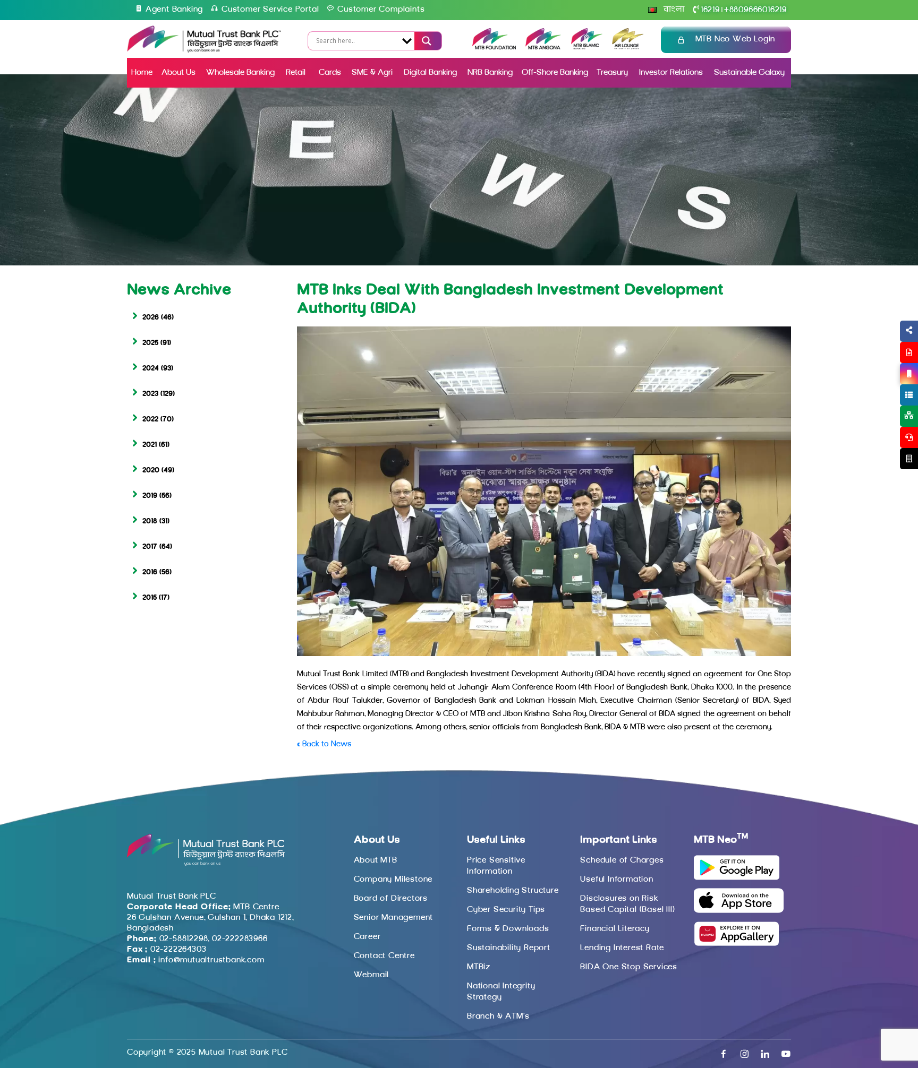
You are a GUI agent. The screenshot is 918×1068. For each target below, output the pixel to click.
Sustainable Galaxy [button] (749, 72)
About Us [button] (179, 72)
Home (141, 72)
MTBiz (478, 967)
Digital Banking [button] (430, 72)
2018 (149, 522)
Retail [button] (297, 72)
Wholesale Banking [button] (240, 72)
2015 (149, 598)
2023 (150, 394)
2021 (149, 445)
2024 (150, 369)
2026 (150, 318)
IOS (884, 386)
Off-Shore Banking (555, 72)
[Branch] (909, 458)
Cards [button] (330, 72)
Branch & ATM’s (498, 1016)
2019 (149, 496)
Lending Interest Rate (622, 948)
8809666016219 (755, 10)
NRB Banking (490, 72)
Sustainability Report (508, 948)
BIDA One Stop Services (628, 967)
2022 (150, 420)
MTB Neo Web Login (735, 39)
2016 (149, 572)
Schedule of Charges (622, 860)
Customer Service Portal (270, 9)
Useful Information (616, 879)
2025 (150, 343)
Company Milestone (393, 879)
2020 (150, 471)
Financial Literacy (614, 929)
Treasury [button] (612, 72)
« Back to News (324, 744)
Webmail (371, 975)
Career (367, 937)
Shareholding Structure (513, 890)
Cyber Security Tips (506, 910)
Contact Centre (384, 956)
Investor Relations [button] (671, 72)
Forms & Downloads (508, 929)
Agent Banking (174, 9)
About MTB (375, 860)
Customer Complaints (380, 9)
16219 (710, 10)
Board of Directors (391, 898)
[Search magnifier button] (425, 41)
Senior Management (394, 918)
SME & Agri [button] (372, 72)
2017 (149, 547)
